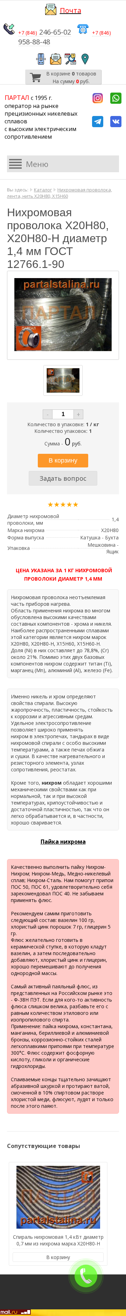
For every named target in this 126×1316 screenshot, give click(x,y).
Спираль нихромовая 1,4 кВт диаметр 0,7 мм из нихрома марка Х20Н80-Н (58, 1240)
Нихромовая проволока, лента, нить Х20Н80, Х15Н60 (59, 193)
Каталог (43, 190)
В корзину (58, 1257)
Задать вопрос (63, 478)
